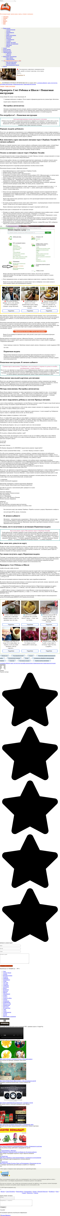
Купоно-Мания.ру (6, 1215)
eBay (4, 23)
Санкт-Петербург (10, 1191)
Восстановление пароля (12, 65)
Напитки (8, 38)
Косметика (9, 36)
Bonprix (5, 21)
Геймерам (5, 978)
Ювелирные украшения (9, 1016)
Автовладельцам (10, 29)
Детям (4, 981)
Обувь (8, 34)
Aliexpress (5, 16)
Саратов (36, 1193)
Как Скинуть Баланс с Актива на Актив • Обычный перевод (16, 1059)
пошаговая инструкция (29, 84)
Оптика (5, 999)
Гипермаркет (6, 979)
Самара (24, 1193)
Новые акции (6, 28)
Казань (35, 1191)
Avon (4, 19)
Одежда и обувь (7, 998)
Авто (4, 971)
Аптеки (8, 31)
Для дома (5, 982)
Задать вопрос (7, 49)
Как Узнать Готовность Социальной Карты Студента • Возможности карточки (21, 1146)
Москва (3, 1191)
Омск (57, 1191)
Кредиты (5, 991)
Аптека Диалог (7, 972)
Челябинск (52, 1191)
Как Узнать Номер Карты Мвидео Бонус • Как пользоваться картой (18, 1081)
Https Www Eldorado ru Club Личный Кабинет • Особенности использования (20, 1157)
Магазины (9, 45)
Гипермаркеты (10, 32)
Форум (5, 66)
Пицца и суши (7, 1003)
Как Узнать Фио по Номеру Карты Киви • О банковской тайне (16, 1124)
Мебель (5, 992)
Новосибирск (19, 1191)
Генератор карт (7, 50)
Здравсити (6, 985)
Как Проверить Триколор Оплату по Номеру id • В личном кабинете (18, 1152)
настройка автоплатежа (6, 84)
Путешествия (6, 1008)
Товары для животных (12, 43)
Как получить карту (11, 62)
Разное (8, 46)
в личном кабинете (42, 83)
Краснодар (30, 1193)
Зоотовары (6, 986)
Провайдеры (6, 1005)
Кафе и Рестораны (11, 35)
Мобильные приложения (9, 56)
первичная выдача (18, 84)
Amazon (5, 18)
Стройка (8, 41)
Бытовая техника (7, 975)
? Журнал (8, 53)
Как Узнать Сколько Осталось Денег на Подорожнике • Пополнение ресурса (20, 1163)
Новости (8, 55)
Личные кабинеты (11, 63)
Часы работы (9, 58)
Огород (5, 995)
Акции (5, 48)
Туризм (5, 1013)
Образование (6, 994)
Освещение (6, 1001)
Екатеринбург (28, 1191)
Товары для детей (11, 42)
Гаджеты (5, 977)
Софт (4, 1009)
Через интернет (10, 59)
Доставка (5, 984)
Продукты (6, 1006)
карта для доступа (52, 83)
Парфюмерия (6, 1002)
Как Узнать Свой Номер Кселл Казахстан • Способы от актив (16, 1102)
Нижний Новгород (43, 1191)
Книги (5, 988)
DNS (4, 22)
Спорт (4, 1011)
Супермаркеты (10, 39)
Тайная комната (7, 52)
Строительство (7, 1012)
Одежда (5, 996)
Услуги (5, 1015)
